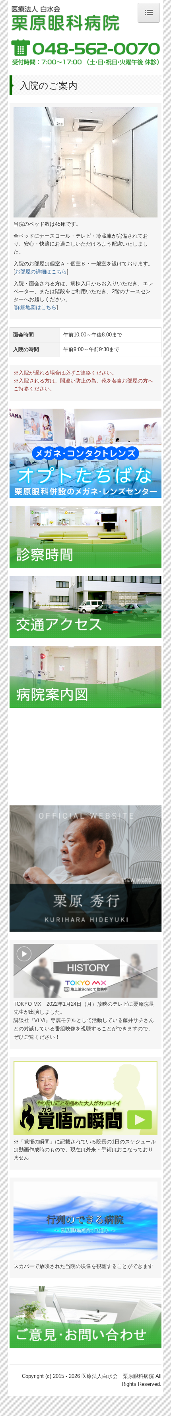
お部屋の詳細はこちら (41, 272)
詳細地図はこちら (35, 307)
